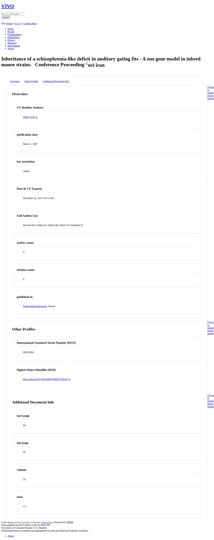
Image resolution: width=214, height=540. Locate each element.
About (11, 48)
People (11, 31)
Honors (11, 40)
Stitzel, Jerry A (30, 117)
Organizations (14, 34)
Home (9, 23)
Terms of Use (46, 522)
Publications (14, 37)
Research (12, 43)
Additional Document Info (56, 81)
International (14, 45)
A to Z (18, 23)
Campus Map (30, 23)
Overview (15, 81)
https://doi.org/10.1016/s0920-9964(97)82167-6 (46, 379)
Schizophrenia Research (35, 306)
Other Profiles (31, 81)
